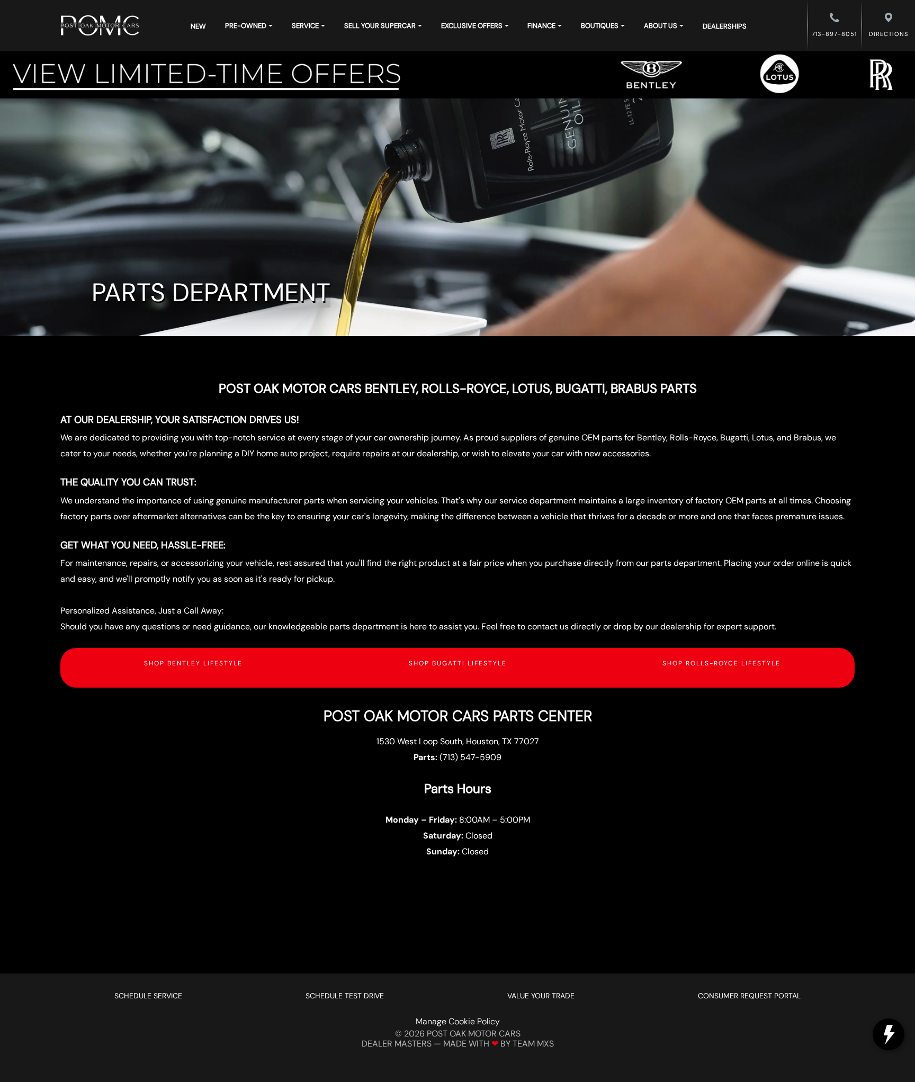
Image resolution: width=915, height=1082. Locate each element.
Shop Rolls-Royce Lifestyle (721, 663)
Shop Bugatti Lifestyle (458, 663)
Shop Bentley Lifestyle (193, 663)
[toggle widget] (888, 1034)
